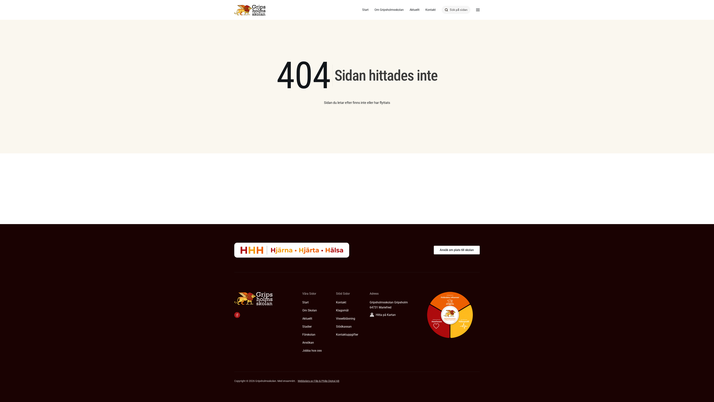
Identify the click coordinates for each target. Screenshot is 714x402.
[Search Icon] (456, 10)
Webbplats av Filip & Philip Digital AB (318, 380)
